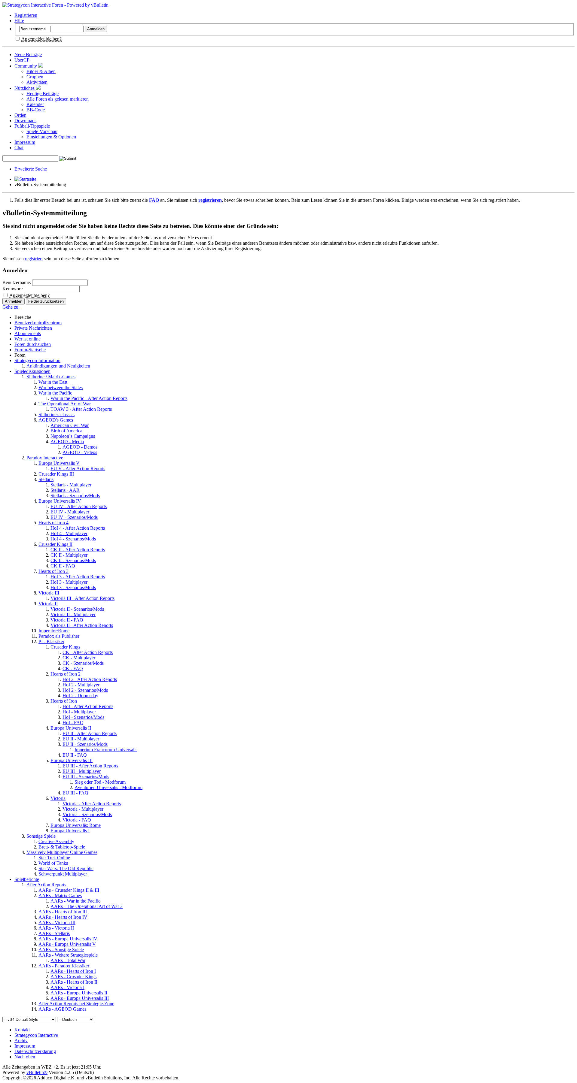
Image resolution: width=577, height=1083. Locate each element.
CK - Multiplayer (79, 657)
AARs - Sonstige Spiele (61, 949)
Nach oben (24, 1056)
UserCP (21, 59)
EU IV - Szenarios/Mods (74, 517)
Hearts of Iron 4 (53, 522)
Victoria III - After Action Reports (82, 598)
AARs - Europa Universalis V (67, 944)
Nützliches (25, 88)
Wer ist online (27, 338)
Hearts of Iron (63, 700)
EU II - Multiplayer (81, 738)
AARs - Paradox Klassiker (63, 965)
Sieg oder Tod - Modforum (100, 782)
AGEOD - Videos (80, 452)
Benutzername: (16, 282)
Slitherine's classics (56, 414)
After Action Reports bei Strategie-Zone (76, 1003)
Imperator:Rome (53, 630)
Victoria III (48, 592)
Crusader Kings (65, 646)
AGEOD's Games (55, 419)
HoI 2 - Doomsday (80, 695)
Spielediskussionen (32, 371)
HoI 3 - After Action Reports (77, 576)
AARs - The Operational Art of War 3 (86, 906)
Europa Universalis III (71, 760)
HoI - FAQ (73, 722)
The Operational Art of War (64, 403)
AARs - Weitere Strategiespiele (68, 954)
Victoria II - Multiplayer (73, 614)
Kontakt (22, 1029)
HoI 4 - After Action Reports (77, 528)
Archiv (21, 1040)
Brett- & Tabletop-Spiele (61, 846)
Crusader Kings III (56, 473)
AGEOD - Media (67, 441)
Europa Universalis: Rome (75, 825)
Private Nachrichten (33, 328)
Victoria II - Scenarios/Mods (77, 609)
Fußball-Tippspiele (32, 126)
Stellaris (45, 479)
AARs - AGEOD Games (62, 1009)
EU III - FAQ (75, 792)
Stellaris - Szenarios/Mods (75, 495)
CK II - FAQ (62, 565)
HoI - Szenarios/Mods (83, 717)
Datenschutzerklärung (35, 1051)
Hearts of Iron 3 (53, 571)
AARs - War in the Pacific (75, 900)
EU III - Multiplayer (82, 771)
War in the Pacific (55, 392)
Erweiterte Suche (30, 168)
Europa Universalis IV (59, 501)
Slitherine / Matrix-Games (50, 376)
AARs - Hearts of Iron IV (62, 917)
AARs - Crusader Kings (73, 976)
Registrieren (25, 15)
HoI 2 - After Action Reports (90, 679)
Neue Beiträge (28, 54)
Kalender (35, 104)
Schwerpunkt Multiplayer (62, 873)
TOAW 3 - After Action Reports (81, 409)
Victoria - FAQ (77, 819)
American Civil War (69, 425)
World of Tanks (53, 863)
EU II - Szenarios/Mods (85, 744)
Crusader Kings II (55, 544)
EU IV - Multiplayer (69, 511)
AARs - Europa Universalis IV (67, 938)
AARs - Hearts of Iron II (73, 982)
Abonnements (27, 333)
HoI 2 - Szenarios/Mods (85, 690)
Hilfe (19, 20)
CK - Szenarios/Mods (83, 663)
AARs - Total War (67, 960)
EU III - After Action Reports (90, 765)
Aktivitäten (36, 82)
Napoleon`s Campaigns (72, 436)
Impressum (24, 142)
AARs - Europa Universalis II (78, 992)
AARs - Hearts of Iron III (62, 911)
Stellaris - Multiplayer (70, 484)
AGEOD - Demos (80, 446)
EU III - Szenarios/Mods (86, 776)
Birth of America (66, 430)
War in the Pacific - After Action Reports (88, 398)
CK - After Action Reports (88, 652)
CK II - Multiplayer (68, 555)
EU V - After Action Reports (77, 468)
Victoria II (48, 603)
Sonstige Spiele (41, 836)
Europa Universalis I (70, 830)
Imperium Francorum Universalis (106, 749)
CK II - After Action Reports (77, 549)
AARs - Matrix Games (60, 895)
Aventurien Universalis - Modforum (108, 787)
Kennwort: (12, 288)
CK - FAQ (73, 668)
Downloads (25, 120)
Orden (20, 115)
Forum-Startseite (30, 349)
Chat (18, 147)
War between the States (60, 387)
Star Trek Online (54, 857)
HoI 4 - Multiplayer (68, 533)
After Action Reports (46, 884)
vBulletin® (36, 1072)
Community (26, 65)
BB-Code (35, 109)
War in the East (52, 382)
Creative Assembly (56, 841)
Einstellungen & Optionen (51, 136)
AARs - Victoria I (67, 987)
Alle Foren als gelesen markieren (57, 98)
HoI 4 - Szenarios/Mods (73, 538)
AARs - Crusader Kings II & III (68, 890)
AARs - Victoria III (56, 922)
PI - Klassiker (51, 641)
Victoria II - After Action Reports (81, 625)
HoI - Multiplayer (79, 711)
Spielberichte (26, 879)
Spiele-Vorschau (41, 131)
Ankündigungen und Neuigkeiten (58, 365)
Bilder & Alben (41, 71)
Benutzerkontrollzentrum (38, 322)
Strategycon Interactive (36, 1035)
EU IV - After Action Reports (78, 506)
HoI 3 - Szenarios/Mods (73, 587)
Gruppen (34, 76)
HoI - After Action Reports (88, 706)
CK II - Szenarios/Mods (73, 560)
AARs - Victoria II (56, 927)
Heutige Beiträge (42, 93)
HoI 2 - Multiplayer (81, 684)
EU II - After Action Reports (90, 733)
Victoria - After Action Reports (92, 803)
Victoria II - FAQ (66, 619)
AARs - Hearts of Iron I (73, 971)
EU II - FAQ (75, 755)
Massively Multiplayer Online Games (61, 852)
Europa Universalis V (59, 463)
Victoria (58, 798)
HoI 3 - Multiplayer (68, 582)
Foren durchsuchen (32, 344)
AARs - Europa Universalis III (79, 998)
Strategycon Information (37, 360)
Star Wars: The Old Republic (65, 868)
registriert (34, 258)
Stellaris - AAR (65, 490)
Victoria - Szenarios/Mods (87, 814)
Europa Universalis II (70, 728)
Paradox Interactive (44, 457)
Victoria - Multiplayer (83, 809)
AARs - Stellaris (54, 933)
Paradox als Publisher (58, 636)
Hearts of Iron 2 (65, 673)
